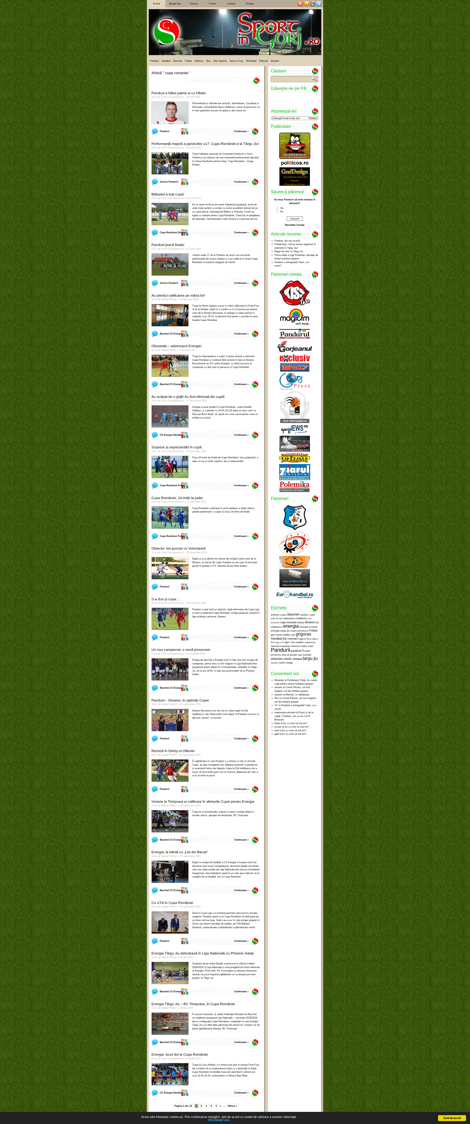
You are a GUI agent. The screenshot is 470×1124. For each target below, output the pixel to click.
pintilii (307, 651)
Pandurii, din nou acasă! (287, 240)
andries (275, 614)
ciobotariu (288, 618)
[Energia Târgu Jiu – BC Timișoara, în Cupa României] (170, 1024)
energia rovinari (308, 626)
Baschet (177, 61)
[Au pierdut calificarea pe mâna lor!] (170, 315)
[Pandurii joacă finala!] (170, 264)
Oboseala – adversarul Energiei (176, 346)
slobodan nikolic (281, 658)
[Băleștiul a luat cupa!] (170, 214)
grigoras (303, 634)
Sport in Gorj (236, 61)
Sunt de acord (452, 1118)
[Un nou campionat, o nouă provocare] (170, 669)
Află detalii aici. (219, 1120)
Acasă (156, 3)
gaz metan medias (280, 634)
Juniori (164, 181)
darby (300, 622)
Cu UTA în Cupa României (172, 903)
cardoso (304, 614)
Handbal (166, 61)
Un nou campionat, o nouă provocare (180, 650)
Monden (275, 61)
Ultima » (232, 1106)
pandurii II (297, 650)
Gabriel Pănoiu (169, 299)
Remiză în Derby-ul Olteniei (173, 751)
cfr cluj (279, 618)
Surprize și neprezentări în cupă (176, 447)
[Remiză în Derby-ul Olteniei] (170, 771)
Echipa (250, 3)
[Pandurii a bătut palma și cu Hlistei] (170, 113)
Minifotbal (251, 61)
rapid (300, 655)
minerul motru (299, 646)
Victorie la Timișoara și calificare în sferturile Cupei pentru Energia (202, 801)
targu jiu (310, 658)
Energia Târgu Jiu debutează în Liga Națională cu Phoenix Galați (202, 953)
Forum (212, 3)
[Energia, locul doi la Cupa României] (170, 1074)
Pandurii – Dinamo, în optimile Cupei (180, 700)
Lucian (277, 726)
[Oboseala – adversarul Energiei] (170, 366)
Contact (231, 3)
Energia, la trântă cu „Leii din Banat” (179, 852)
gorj (293, 635)
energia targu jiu (280, 630)
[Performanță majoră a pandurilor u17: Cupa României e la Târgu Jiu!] (170, 163)
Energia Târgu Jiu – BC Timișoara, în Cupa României (193, 1004)
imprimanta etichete (284, 712)
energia (291, 626)
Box (208, 61)
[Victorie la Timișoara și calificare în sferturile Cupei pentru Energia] (170, 821)
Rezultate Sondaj (294, 225)
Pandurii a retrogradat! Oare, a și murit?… (291, 264)
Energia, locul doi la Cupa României (179, 1054)
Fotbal (188, 61)
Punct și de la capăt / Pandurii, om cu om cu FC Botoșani (293, 716)
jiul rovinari (290, 638)
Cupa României (168, 232)
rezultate (307, 655)
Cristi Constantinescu (172, 97)
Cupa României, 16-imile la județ (177, 498)
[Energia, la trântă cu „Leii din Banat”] (170, 872)
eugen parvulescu (299, 631)
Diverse (182, 232)
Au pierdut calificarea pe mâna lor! (178, 295)
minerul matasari (280, 646)
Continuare (240, 131)
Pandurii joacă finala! (167, 245)
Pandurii (154, 61)
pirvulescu (276, 655)
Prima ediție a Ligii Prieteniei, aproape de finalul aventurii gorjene (296, 257)
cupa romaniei (288, 622)
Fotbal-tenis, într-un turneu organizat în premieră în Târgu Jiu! (295, 246)
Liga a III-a (305, 638)
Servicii (194, 3)
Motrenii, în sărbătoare (297, 694)
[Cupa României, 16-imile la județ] (170, 518)
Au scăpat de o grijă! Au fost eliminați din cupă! (188, 397)
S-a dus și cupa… (165, 599)
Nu (281, 211)
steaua (297, 659)
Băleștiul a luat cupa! (167, 194)
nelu (276, 730)
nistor (310, 646)
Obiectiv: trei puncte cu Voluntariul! (178, 548)
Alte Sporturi (220, 61)
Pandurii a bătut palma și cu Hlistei (178, 93)
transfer (274, 663)
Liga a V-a (279, 642)
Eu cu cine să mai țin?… (296, 723)
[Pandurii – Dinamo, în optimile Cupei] (170, 720)
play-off (285, 655)
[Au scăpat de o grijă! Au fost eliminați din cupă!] (170, 416)
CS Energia (175, 333)
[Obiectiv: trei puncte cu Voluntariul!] (170, 568)
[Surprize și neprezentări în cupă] (170, 467)
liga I (287, 642)
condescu (301, 618)
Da (281, 208)
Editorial (263, 61)
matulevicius (310, 642)
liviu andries (297, 642)
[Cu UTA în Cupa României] (170, 922)
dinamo (310, 622)
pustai (293, 654)
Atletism (199, 61)
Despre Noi (175, 3)
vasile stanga (286, 662)
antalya (283, 615)
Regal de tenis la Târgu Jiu (288, 251)
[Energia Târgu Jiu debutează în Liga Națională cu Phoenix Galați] (170, 973)
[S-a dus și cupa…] (170, 619)
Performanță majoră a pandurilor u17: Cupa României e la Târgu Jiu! (205, 144)
